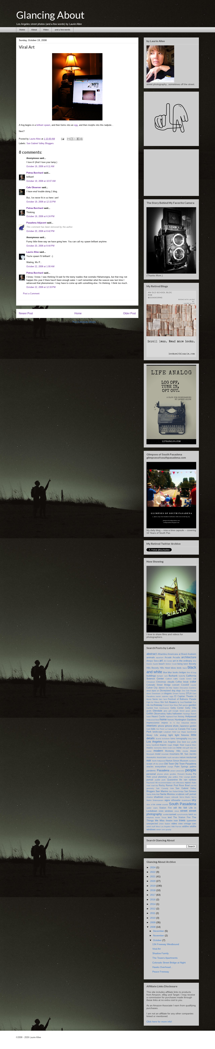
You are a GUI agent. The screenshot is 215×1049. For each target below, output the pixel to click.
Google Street (178, 711)
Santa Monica (167, 794)
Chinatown (150, 682)
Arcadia (176, 657)
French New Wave (170, 705)
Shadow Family (160, 953)
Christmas (161, 682)
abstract (151, 653)
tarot (190, 814)
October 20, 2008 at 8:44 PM (40, 246)
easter (158, 696)
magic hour (178, 745)
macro (163, 744)
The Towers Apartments (165, 958)
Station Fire (165, 808)
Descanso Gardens (188, 688)
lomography (181, 738)
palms (193, 766)
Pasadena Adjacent (36, 222)
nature (183, 757)
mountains (174, 754)
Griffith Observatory (156, 714)
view (180, 823)
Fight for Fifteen (153, 702)
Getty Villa (190, 708)
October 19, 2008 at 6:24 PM (40, 216)
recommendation (165, 783)
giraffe (149, 711)
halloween (177, 714)
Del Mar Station (172, 688)
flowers (173, 702)
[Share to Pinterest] (81, 139)
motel (157, 754)
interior (193, 723)
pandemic (151, 771)
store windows (166, 811)
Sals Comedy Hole (165, 788)
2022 (153, 872)
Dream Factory (179, 693)
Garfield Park (152, 708)
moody (185, 751)
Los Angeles (154, 741)
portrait (149, 780)
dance (162, 688)
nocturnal (191, 757)
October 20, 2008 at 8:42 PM (40, 231)
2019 (153, 885)
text (170, 817)
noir (148, 760)
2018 (153, 890)
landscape (157, 732)
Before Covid (171, 664)
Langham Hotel (169, 732)
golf (169, 711)
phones (160, 774)
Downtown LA (157, 693)
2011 (153, 913)
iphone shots (172, 725)
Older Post (129, 313)
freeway (158, 705)
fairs (160, 699)
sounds (165, 804)
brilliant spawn (43, 125)
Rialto (194, 783)
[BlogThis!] (71, 139)
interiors (151, 725)
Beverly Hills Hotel (161, 668)
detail (148, 691)
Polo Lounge (184, 777)
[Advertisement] (171, 172)
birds (179, 668)
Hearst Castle (158, 716)
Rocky (162, 785)
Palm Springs (181, 766)
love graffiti (191, 742)
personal (151, 774)
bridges (182, 672)
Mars (194, 745)
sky (194, 800)
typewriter (191, 820)
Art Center (168, 661)
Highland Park (171, 717)
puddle (157, 780)
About (34, 30)
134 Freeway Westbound (165, 944)
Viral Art (156, 948)
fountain (188, 702)
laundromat (191, 732)
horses (170, 720)
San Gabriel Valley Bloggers (40, 143)
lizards (158, 739)
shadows (158, 797)
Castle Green (186, 679)
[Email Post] (62, 139)
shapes (167, 797)
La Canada (169, 729)
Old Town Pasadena (185, 763)
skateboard (186, 800)
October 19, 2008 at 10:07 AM (41, 181)
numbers (192, 761)
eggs (171, 696)
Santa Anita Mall (152, 794)
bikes (173, 668)
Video (46, 30)
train (176, 820)
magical (188, 745)
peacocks (180, 771)
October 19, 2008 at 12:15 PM (41, 201)
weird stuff (150, 827)
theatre (169, 820)
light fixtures (182, 735)
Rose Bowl (184, 785)
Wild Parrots (176, 827)
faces (155, 699)
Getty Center (177, 708)
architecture (188, 657)
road (148, 785)
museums (151, 757)
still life (177, 807)
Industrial (185, 723)
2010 (153, 917)
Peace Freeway (160, 971)
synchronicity (182, 814)
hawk (148, 717)
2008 (153, 927)
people (190, 770)
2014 (153, 904)
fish (166, 702)
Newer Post (26, 313)
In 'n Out (175, 723)
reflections (180, 783)
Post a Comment (31, 293)
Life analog (160, 735)
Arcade (168, 657)
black (185, 668)
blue (165, 672)
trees (182, 820)
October (157, 940)
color (193, 681)
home (163, 719)
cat (194, 679)
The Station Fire (181, 817)
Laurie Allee (32, 252)
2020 (153, 881)
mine (179, 747)
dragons (168, 693)
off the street (158, 764)
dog (173, 690)
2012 (153, 908)
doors (148, 693)
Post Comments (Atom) (84, 322)
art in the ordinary (182, 660)
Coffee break (182, 682)
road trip (154, 785)
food (182, 702)
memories (158, 748)
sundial (166, 814)
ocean (149, 764)
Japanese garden (187, 726)
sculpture (180, 794)
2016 (153, 899)
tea (195, 814)
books (176, 672)
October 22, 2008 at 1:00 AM (40, 266)
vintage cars (190, 823)
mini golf (185, 748)
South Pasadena (182, 804)
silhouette (175, 800)
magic (169, 745)
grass (188, 711)
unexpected (152, 823)
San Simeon (190, 791)
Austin (155, 664)
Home (22, 30)
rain (185, 780)
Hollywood (190, 716)
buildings (151, 675)
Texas (163, 817)
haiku (169, 714)
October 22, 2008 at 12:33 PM (41, 287)
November (159, 935)
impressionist (152, 723)
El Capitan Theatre (184, 696)
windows (151, 829)
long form (192, 739)
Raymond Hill (151, 783)
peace (173, 771)
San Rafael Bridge (176, 791)
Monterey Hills (173, 751)
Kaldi (148, 729)
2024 (153, 867)
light (170, 735)
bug (194, 672)
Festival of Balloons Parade (182, 699)
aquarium (159, 658)
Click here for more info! (159, 1021)
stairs (155, 808)
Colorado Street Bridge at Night (169, 962)
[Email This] (68, 139)
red (173, 783)
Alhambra (162, 654)
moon (193, 751)
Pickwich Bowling (184, 774)
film (162, 702)
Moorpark (150, 754)
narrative (175, 757)
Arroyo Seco (152, 661)
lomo (172, 738)
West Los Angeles (163, 827)
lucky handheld (152, 745)
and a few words (62, 30)
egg (76, 125)
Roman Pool (172, 785)
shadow (149, 797)
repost (188, 782)
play (170, 777)
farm (165, 699)
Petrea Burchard (34, 173)
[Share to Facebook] (78, 139)
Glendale (157, 710)
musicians (162, 757)
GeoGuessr (164, 708)
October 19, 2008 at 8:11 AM (40, 166)
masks (149, 748)
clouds (170, 681)
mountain (165, 754)
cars (176, 679)
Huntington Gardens (185, 719)
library (149, 735)
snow (158, 804)
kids (153, 728)
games (185, 705)
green (193, 711)
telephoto (150, 817)
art (161, 660)
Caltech (169, 679)
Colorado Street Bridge (158, 685)
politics (175, 777)
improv (164, 723)
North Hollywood (158, 761)
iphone (161, 726)
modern (158, 750)
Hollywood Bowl (152, 720)
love (184, 742)
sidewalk (174, 797)
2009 (153, 922)
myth (169, 757)
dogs (178, 690)
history (181, 716)
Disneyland (165, 690)
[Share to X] (75, 139)
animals (150, 657)
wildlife (193, 826)
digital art (155, 691)
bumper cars (162, 676)
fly (178, 702)
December (159, 931)
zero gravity (166, 830)
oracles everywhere (156, 766)
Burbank (173, 675)
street (183, 810)
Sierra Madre (184, 797)
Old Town (169, 763)
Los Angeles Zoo (172, 742)
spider (149, 808)
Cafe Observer (33, 187)
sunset (172, 814)
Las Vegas (181, 732)
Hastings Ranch (189, 714)
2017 (153, 894)
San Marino (162, 791)
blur (170, 672)
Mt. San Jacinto (188, 754)
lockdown (166, 739)
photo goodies (170, 774)
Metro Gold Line (169, 748)
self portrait (190, 794)
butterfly (182, 676)
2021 (153, 876)
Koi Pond (160, 729)
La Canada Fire (182, 729)
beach (162, 664)
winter (158, 830)
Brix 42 (190, 672)
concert (175, 685)
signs (167, 800)
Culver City (152, 688)
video (174, 823)
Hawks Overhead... (162, 967)
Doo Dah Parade (189, 691)
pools (193, 777)
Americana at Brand (177, 654)
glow (165, 711)
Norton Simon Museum (177, 761)
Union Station (164, 824)
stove (177, 811)
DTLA (189, 693)
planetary (162, 777)
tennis (157, 817)
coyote (193, 685)
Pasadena (163, 770)
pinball (154, 777)
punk (164, 780)
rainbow (192, 780)
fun (180, 705)
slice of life (150, 804)
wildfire (185, 826)
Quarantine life (174, 780)
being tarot (182, 664)
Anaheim (192, 654)
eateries (165, 696)
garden (192, 705)
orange (170, 767)
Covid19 (185, 685)
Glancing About (50, 15)
